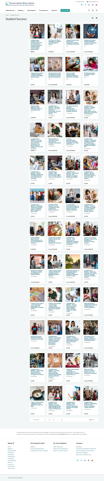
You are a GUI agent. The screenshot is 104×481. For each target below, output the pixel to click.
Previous (37, 419)
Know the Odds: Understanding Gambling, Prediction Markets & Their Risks (72, 75)
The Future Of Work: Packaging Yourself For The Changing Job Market (55, 42)
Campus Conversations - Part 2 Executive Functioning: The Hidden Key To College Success (37, 306)
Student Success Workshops (60, 448)
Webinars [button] (20, 11)
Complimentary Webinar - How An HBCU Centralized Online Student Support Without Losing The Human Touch (71, 307)
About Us (10, 462)
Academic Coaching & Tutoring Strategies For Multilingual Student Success (37, 272)
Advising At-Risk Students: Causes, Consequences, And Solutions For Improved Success (54, 207)
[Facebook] (85, 4)
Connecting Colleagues (82, 452)
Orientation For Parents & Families (39, 450)
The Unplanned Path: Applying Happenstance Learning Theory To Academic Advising (72, 108)
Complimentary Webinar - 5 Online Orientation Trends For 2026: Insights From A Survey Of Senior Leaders (72, 340)
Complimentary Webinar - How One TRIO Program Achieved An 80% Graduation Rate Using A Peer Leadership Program (55, 373)
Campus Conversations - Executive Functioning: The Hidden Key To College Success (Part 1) (72, 372)
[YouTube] (96, 4)
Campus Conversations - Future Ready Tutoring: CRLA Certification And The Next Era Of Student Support (55, 307)
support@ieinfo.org (62, 434)
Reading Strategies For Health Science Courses (89, 74)
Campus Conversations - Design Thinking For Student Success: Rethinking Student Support (55, 273)
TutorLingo (10, 458)
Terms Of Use (11, 468)
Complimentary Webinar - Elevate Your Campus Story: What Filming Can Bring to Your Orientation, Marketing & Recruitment (55, 340)
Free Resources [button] (43, 11)
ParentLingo (11, 454)
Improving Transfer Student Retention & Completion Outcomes (37, 338)
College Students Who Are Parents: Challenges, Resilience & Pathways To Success (72, 42)
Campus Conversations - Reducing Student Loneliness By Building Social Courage (37, 75)
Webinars (10, 448)
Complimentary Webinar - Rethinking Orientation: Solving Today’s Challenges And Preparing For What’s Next (36, 208)
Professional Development (37, 448)
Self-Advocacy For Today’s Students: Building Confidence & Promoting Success (90, 338)
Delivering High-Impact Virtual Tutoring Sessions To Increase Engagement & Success (37, 240)
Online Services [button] (10, 11)
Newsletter (79, 446)
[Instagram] (92, 4)
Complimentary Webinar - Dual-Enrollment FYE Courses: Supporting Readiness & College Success (72, 405)
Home (7, 15)
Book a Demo (65, 10)
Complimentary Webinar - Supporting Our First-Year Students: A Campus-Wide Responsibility (72, 174)
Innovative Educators (17, 477)
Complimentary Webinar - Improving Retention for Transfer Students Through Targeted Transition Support (90, 274)
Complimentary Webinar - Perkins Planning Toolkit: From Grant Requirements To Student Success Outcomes (37, 175)
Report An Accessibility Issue (83, 454)
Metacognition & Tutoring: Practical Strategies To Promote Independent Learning (55, 141)
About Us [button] (54, 11)
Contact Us (11, 464)
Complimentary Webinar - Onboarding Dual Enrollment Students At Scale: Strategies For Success (37, 372)
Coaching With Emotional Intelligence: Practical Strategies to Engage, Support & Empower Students (72, 207)
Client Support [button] (31, 11)
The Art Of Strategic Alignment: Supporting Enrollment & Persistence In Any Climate (90, 240)
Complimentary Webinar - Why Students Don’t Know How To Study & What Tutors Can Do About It (55, 174)
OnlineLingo (11, 452)
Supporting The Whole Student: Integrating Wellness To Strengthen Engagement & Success (55, 240)
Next (91, 419)
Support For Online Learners (60, 450)
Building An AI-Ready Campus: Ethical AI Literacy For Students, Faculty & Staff (90, 42)
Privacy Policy (11, 466)
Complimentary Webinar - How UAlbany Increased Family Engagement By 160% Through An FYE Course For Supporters (55, 405)
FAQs (9, 446)
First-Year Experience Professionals (85, 450)
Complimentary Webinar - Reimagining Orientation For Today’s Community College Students (90, 405)
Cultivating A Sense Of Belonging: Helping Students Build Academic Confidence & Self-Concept (72, 273)
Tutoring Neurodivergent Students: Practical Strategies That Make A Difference (72, 141)
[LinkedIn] (89, 4)
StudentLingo (11, 456)
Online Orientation (58, 446)
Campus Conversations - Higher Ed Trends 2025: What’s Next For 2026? (37, 404)
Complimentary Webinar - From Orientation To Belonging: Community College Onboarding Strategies (72, 241)
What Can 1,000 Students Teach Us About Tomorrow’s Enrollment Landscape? (90, 371)
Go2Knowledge (12, 460)
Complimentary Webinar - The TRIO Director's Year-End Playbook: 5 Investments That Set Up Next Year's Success (55, 109)
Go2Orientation (12, 450)
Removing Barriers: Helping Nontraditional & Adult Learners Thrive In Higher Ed (90, 305)
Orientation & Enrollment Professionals (86, 448)
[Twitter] (81, 4)
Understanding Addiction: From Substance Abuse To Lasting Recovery (36, 108)
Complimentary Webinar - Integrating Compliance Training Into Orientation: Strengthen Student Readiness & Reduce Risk (90, 142)
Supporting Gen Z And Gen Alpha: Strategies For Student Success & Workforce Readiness (55, 75)
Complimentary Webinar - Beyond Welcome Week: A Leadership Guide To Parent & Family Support (90, 175)
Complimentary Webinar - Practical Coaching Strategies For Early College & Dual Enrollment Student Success (90, 208)
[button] (89, 10)
